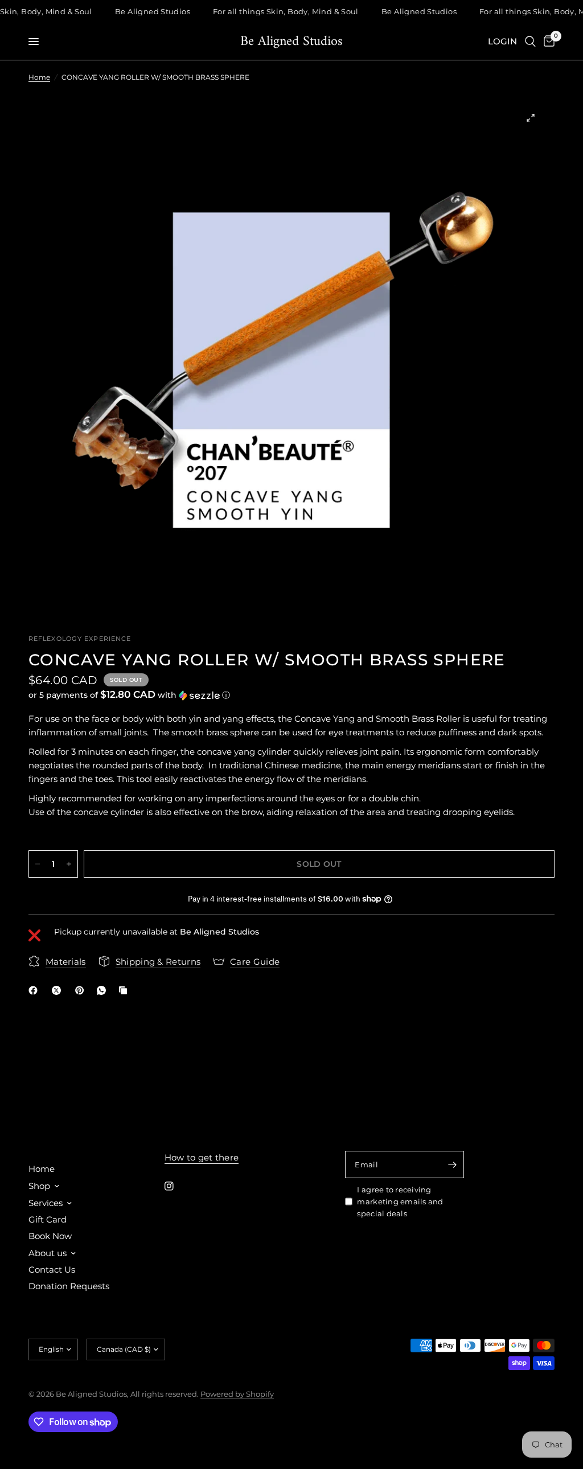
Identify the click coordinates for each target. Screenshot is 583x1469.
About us (47, 1253)
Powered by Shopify (237, 1393)
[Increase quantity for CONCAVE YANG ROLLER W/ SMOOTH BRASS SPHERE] (68, 864)
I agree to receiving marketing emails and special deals (400, 1201)
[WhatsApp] (103, 990)
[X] (58, 990)
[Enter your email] (452, 1164)
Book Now (50, 1236)
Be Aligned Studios (291, 41)
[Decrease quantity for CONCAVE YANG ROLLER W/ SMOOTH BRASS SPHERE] (37, 864)
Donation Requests (68, 1286)
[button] (291, 695)
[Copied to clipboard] (125, 990)
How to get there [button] (202, 1157)
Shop (39, 1185)
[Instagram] (177, 1186)
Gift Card (47, 1219)
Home (39, 77)
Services (45, 1203)
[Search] (530, 41)
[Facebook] (35, 990)
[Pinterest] (82, 990)
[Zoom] (530, 118)
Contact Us (51, 1269)
